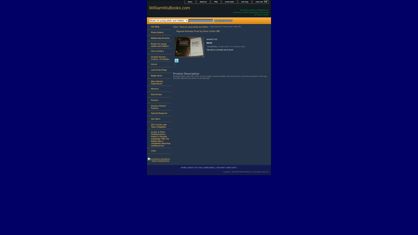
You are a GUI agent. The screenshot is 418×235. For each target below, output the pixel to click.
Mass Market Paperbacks (157, 82)
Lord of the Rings (159, 70)
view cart (259, 2)
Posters (154, 100)
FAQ (215, 2)
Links (153, 151)
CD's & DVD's (157, 51)
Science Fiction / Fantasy (158, 107)
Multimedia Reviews (160, 38)
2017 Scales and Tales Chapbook (158, 126)
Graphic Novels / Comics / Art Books (160, 58)
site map (244, 2)
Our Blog (155, 27)
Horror (154, 64)
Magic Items (156, 76)
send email (229, 2)
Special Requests (159, 113)
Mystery (155, 89)
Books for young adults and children (194, 27)
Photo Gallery (157, 32)
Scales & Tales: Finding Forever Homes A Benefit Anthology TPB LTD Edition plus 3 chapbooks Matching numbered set (160, 139)
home (190, 2)
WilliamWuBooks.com (169, 7)
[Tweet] (176, 62)
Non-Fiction (156, 94)
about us (203, 2)
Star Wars (155, 119)
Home (175, 27)
